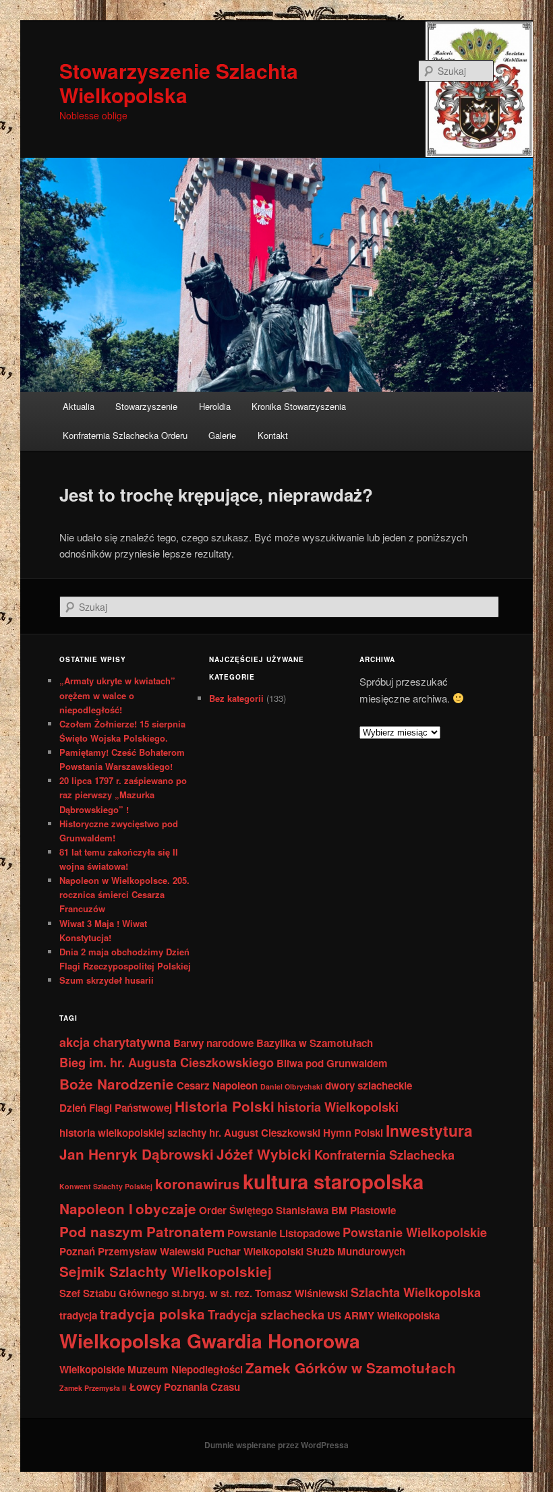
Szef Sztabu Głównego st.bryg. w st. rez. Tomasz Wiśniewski (203, 1293)
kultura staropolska (333, 1181)
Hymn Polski (353, 1132)
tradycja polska (152, 1313)
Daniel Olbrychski (291, 1086)
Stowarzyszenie (146, 406)
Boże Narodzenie (116, 1084)
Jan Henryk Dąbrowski (136, 1154)
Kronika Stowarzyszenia (299, 406)
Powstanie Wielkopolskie (415, 1232)
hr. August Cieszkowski (264, 1132)
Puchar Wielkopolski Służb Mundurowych (306, 1251)
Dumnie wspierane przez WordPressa (276, 1445)
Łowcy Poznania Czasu (184, 1386)
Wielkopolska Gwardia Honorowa (209, 1340)
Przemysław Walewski (151, 1251)
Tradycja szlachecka (266, 1314)
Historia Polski (224, 1106)
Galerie (222, 435)
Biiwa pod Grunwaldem (332, 1063)
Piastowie (373, 1210)
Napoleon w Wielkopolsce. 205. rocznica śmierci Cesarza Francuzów (124, 894)
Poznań (77, 1251)
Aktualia (78, 406)
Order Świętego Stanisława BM (273, 1210)
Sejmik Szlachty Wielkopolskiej (165, 1271)
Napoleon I (96, 1208)
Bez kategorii (236, 698)
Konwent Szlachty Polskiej (105, 1186)
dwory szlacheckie (368, 1085)
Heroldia (215, 406)
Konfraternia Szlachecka (384, 1154)
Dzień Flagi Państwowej (115, 1107)
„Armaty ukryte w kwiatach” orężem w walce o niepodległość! (117, 694)
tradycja (78, 1315)
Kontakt (273, 435)
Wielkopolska (408, 1315)
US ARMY (350, 1315)
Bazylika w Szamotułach (314, 1043)
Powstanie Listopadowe (283, 1233)
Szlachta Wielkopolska (416, 1292)
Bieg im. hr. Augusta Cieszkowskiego (166, 1062)
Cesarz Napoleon (217, 1085)
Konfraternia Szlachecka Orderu (125, 435)
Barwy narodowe (213, 1043)
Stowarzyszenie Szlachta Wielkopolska (178, 82)
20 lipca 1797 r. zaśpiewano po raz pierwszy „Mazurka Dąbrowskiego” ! (123, 794)
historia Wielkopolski (338, 1107)
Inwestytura (429, 1130)
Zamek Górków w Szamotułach (350, 1367)
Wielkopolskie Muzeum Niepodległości (151, 1369)
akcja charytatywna (115, 1042)
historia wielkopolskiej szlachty (132, 1132)
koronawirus (197, 1183)
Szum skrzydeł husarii (106, 980)
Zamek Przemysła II (92, 1388)
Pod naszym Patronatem (142, 1231)
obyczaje (166, 1208)
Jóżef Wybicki (264, 1154)
